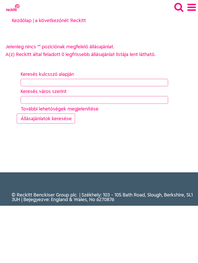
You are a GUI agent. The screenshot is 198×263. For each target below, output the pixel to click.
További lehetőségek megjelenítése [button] (59, 109)
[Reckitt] (11, 7)
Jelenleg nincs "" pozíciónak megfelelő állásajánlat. (59, 47)
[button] (191, 7)
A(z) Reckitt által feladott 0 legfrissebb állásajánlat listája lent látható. (80, 54)
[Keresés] (178, 7)
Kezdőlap (21, 20)
